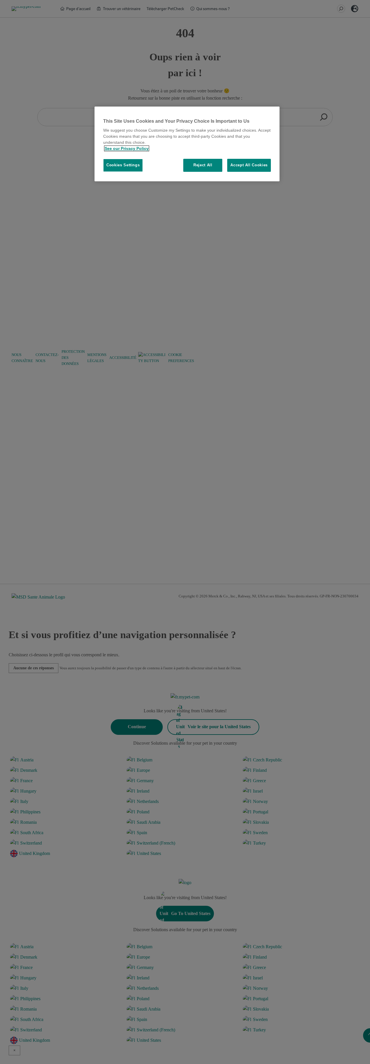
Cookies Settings (123, 165)
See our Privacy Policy (127, 148)
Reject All (202, 165)
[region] (187, 144)
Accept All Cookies (249, 165)
